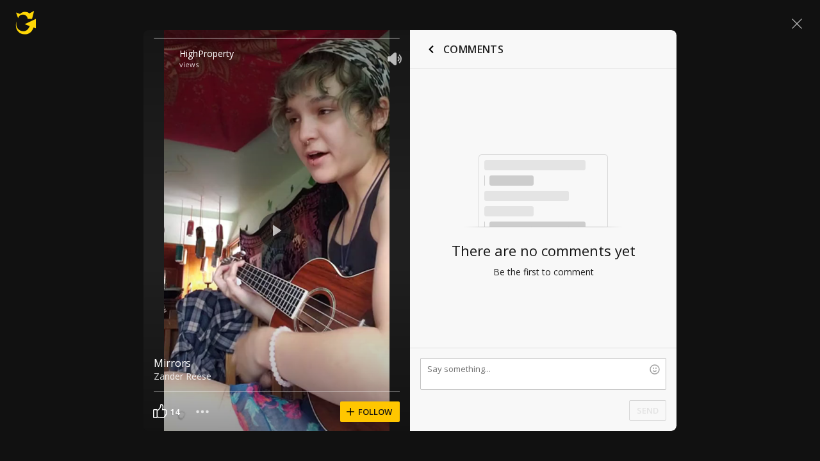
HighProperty (206, 53)
